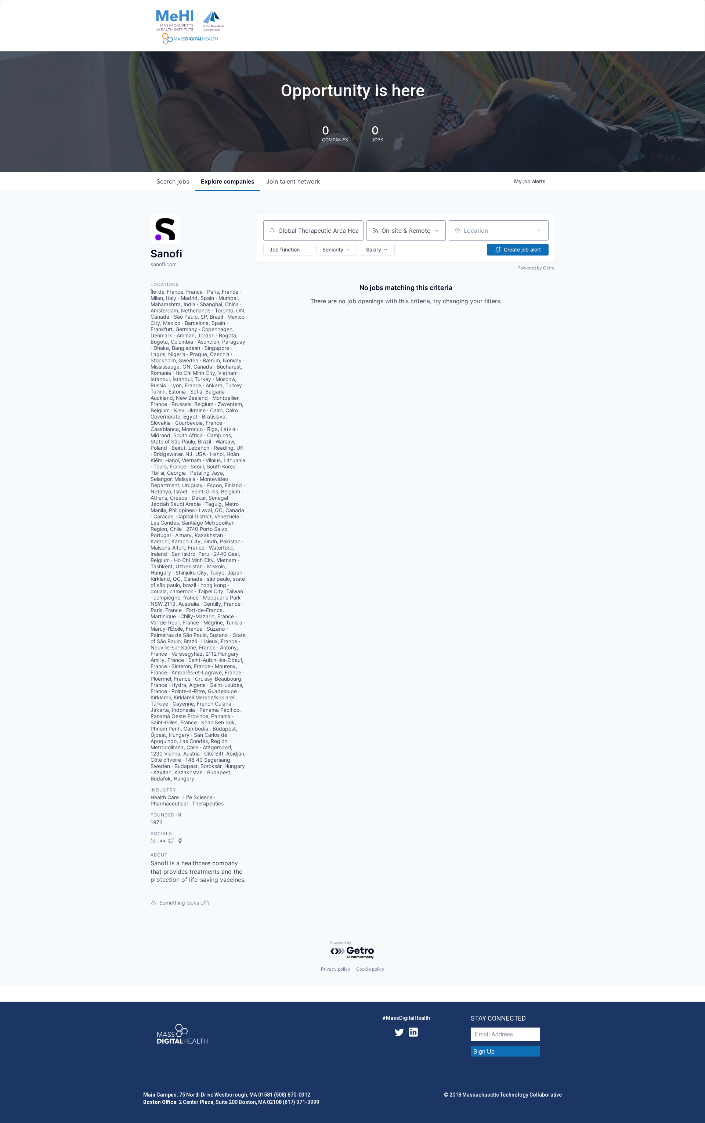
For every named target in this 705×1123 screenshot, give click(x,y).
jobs (172, 181)
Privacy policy (335, 969)
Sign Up (484, 1051)
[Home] (190, 27)
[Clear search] (354, 230)
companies (227, 181)
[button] (288, 250)
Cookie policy (370, 969)
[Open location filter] (539, 230)
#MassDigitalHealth (406, 1018)
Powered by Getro (535, 268)
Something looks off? (184, 902)
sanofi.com (164, 264)
